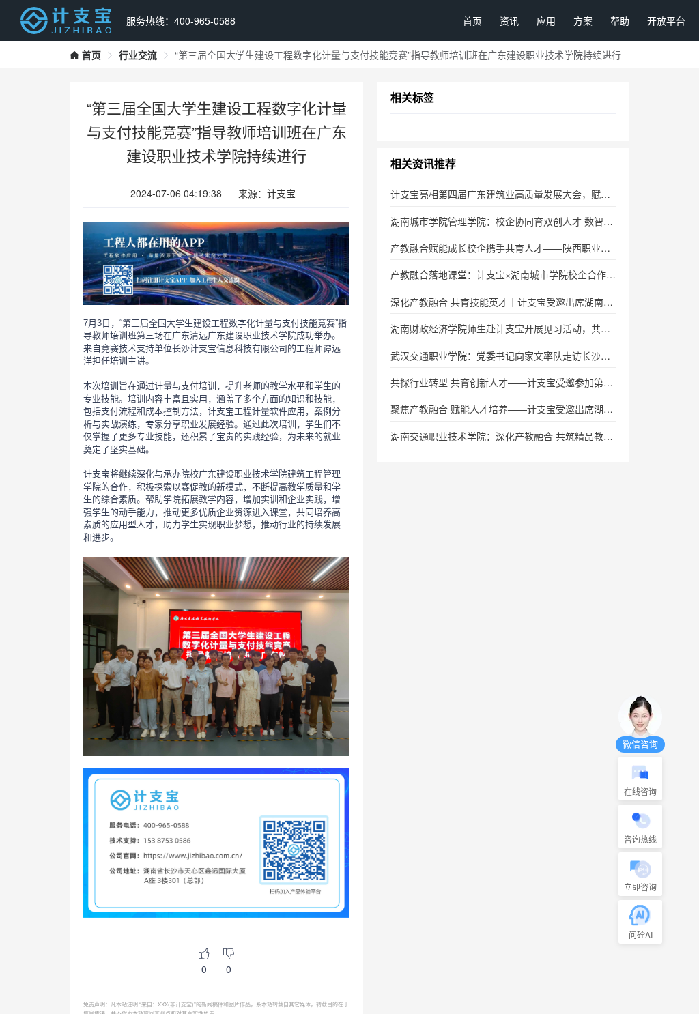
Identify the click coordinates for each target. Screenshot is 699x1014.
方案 (583, 20)
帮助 (619, 20)
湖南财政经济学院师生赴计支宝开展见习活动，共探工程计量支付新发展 (543, 328)
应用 (546, 20)
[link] (85, 54)
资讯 (509, 20)
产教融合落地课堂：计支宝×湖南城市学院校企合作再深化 (512, 274)
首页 (472, 20)
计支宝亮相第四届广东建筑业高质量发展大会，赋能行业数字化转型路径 (543, 194)
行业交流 (138, 54)
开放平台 (666, 20)
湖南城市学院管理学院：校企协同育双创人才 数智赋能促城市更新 (530, 221)
